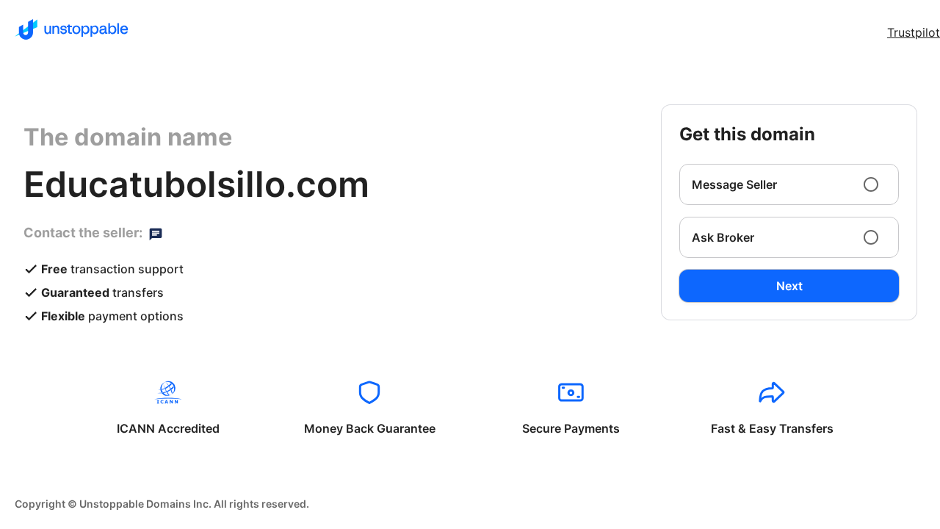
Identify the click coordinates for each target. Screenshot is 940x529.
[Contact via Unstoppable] (155, 233)
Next (789, 285)
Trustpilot (913, 32)
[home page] (72, 29)
